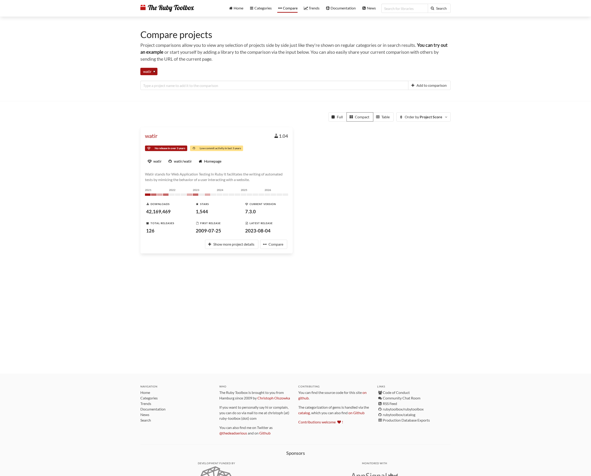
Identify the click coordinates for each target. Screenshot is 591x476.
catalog (304, 413)
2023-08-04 (258, 230)
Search (145, 420)
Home (145, 392)
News (144, 414)
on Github (356, 413)
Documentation (153, 409)
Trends (145, 403)
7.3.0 (250, 211)
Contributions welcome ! (320, 422)
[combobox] (274, 85)
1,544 (202, 211)
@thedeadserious (233, 433)
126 (150, 230)
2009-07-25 (208, 230)
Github (265, 433)
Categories (149, 398)
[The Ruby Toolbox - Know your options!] (167, 8)
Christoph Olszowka (273, 398)
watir (151, 135)
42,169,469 (158, 211)
